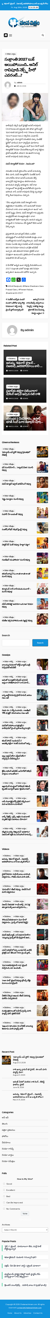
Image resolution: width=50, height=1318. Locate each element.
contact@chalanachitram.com (29, 1308)
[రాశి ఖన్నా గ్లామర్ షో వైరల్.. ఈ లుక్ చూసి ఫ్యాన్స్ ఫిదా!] (6, 1072)
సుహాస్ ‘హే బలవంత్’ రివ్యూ (12, 514)
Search (6, 635)
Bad (8, 1196)
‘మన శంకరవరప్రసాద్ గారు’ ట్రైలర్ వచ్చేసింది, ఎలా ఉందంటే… (14, 966)
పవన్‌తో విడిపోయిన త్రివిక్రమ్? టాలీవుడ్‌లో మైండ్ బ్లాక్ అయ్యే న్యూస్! (16, 726)
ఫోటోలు (5, 1136)
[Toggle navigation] (10, 35)
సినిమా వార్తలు (11, 54)
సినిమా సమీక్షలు (9, 449)
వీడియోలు (12, 359)
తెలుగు (5, 1123)
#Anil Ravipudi (15, 286)
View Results (25, 1219)
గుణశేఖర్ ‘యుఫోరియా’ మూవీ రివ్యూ (16, 560)
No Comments (13, 1209)
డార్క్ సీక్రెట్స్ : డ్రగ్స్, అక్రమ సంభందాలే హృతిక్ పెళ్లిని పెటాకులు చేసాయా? (15, 818)
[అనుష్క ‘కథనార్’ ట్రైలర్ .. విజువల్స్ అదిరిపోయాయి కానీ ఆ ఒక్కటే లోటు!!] (6, 1097)
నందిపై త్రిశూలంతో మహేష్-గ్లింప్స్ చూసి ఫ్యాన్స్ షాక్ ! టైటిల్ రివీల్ (16, 1012)
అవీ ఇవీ (5, 1117)
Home (10, 1313)
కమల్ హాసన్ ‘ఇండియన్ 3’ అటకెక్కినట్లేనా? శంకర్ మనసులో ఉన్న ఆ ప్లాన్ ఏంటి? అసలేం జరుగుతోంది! (17, 743)
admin (19, 83)
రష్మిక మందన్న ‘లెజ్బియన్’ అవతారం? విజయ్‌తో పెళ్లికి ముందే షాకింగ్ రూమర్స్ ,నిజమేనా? (16, 834)
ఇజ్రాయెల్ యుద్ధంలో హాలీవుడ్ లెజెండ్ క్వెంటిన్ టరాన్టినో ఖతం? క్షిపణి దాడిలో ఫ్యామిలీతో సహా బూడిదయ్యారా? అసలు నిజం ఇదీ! (17, 790)
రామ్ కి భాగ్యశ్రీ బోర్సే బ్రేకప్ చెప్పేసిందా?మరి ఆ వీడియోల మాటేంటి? (16, 802)
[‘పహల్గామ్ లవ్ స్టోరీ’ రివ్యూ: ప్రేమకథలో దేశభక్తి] (6, 1060)
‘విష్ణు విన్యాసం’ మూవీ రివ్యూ (12, 499)
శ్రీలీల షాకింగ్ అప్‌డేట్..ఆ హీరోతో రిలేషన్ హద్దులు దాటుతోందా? (16, 772)
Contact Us (37, 1313)
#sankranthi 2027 (14, 293)
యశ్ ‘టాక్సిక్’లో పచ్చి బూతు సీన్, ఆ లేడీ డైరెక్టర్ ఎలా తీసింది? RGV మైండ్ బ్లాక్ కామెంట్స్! (17, 953)
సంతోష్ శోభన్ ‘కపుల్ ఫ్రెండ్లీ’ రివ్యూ (14, 529)
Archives (6, 1224)
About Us (18, 1313)
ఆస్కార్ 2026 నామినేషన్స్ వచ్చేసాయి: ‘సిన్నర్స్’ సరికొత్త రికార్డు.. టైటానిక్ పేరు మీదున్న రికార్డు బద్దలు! (35, 306)
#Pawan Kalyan (25, 289)
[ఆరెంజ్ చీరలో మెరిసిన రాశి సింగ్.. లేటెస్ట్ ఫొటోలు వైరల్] (6, 1084)
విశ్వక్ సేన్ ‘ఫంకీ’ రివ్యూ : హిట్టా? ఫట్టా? (16, 544)
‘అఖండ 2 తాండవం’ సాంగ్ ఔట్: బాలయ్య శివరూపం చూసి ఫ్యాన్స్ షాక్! (17, 1027)
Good (9, 1183)
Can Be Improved (14, 1202)
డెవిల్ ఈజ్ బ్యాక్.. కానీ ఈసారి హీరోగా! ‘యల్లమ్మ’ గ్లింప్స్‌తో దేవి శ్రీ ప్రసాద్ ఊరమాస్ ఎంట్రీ (17, 937)
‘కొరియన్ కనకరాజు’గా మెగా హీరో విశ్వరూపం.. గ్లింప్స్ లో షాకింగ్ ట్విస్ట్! (15, 921)
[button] (42, 35)
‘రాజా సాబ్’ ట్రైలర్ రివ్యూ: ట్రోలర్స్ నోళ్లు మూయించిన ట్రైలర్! (16, 981)
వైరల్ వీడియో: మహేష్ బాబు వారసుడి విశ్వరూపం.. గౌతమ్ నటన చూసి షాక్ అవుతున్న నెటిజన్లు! (16, 877)
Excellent (10, 1190)
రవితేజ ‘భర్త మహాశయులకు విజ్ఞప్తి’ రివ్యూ (17, 620)
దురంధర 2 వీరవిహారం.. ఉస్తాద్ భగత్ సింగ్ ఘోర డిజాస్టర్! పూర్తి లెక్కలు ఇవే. (23, 422)
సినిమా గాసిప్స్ (8, 662)
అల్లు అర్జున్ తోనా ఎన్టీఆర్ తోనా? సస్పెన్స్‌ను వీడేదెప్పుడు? (14, 757)
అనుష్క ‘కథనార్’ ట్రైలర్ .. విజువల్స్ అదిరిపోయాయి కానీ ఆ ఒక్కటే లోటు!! (24, 366)
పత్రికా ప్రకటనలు (8, 1130)
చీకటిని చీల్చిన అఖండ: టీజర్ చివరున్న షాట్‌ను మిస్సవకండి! (16, 997)
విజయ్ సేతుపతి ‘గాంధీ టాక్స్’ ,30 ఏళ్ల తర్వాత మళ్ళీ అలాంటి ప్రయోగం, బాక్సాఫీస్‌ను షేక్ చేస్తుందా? (16, 907)
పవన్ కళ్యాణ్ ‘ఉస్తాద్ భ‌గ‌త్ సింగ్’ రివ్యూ (16, 484)
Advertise (27, 1313)
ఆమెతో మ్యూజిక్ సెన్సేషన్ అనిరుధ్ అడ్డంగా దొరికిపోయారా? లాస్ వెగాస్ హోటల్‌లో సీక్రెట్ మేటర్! (15, 683)
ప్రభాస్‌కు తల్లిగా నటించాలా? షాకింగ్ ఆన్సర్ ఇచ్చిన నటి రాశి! (23, 392)
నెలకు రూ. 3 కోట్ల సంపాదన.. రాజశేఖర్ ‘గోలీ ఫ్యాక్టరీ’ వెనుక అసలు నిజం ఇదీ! (16, 711)
